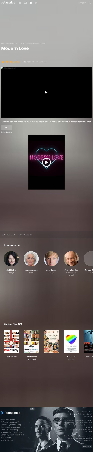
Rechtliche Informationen (75, 420)
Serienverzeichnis (74, 412)
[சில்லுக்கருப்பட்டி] (51, 341)
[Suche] (90, 2)
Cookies (88, 420)
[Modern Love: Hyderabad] (31, 341)
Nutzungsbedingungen (70, 423)
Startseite (5, 44)
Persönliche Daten (86, 423)
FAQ (84, 414)
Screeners (87, 425)
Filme (13, 44)
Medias (80, 425)
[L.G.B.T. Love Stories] (71, 341)
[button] (11, 263)
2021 (20, 44)
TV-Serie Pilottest (74, 429)
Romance (28, 44)
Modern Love (39, 44)
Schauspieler (8, 235)
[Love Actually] (11, 341)
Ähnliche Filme (25, 235)
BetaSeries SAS (71, 425)
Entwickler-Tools (75, 414)
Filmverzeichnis (86, 412)
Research (89, 427)
